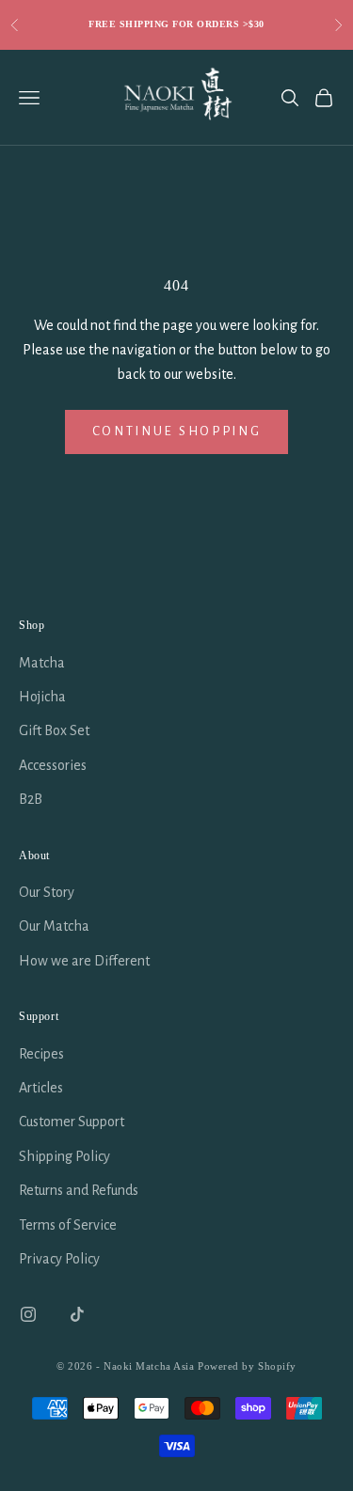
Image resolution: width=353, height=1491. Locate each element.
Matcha (42, 662)
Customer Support (71, 1121)
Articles (41, 1087)
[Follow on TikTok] (77, 1314)
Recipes (41, 1053)
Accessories (53, 765)
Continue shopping (177, 431)
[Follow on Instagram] (28, 1314)
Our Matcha (54, 926)
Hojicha (42, 696)
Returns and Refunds (78, 1190)
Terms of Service (68, 1224)
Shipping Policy (64, 1156)
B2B (30, 799)
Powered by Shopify (247, 1366)
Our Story (46, 892)
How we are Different (84, 960)
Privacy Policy (59, 1258)
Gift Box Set (54, 730)
